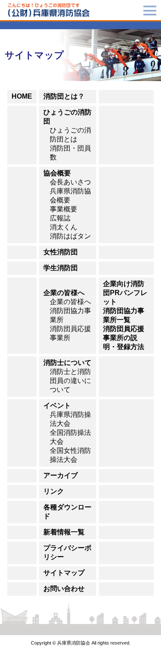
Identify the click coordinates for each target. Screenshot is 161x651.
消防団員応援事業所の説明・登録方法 (123, 337)
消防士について (67, 362)
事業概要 (63, 209)
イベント (57, 405)
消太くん (63, 227)
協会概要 (57, 173)
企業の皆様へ (64, 292)
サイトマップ (64, 572)
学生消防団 (60, 267)
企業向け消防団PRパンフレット (125, 292)
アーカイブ (60, 475)
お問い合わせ (64, 588)
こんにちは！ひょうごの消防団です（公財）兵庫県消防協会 (48, 10)
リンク (53, 491)
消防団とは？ (64, 96)
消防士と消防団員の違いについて (70, 380)
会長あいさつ (70, 182)
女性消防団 (60, 252)
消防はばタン (70, 236)
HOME (22, 96)
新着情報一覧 (64, 532)
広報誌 (60, 218)
